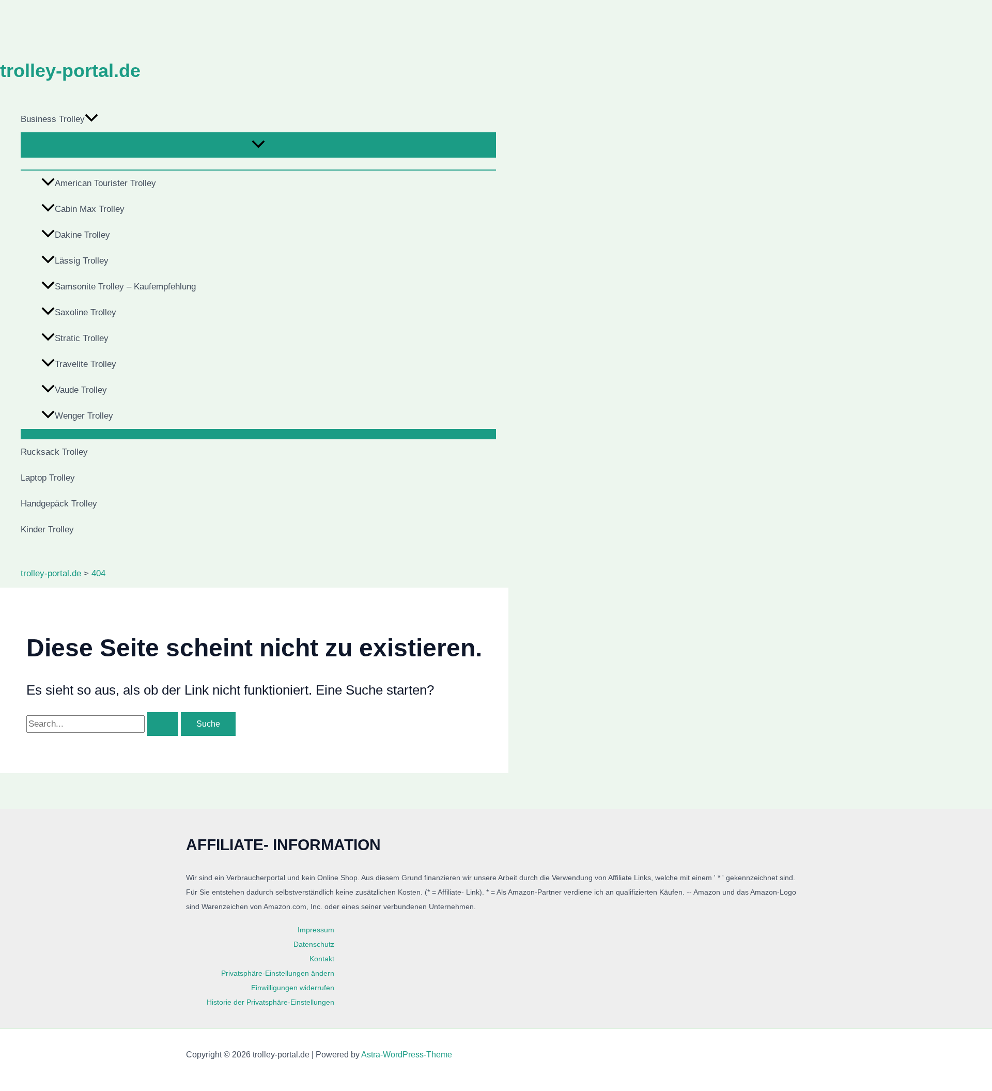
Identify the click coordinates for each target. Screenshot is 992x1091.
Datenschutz (313, 944)
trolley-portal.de (70, 70)
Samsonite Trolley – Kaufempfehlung (125, 286)
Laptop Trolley (48, 478)
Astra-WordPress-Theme (406, 1054)
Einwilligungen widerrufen (292, 988)
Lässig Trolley (82, 261)
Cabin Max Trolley (90, 209)
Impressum (316, 930)
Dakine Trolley (82, 235)
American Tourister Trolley (105, 183)
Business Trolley (53, 119)
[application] (91, 119)
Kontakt (321, 959)
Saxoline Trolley (85, 312)
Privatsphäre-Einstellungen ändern (277, 973)
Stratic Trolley (82, 338)
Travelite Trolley (85, 364)
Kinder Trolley (47, 529)
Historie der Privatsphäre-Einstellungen (270, 1002)
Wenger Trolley (84, 416)
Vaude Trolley (81, 390)
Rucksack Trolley (54, 452)
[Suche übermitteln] (162, 724)
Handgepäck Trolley (59, 504)
